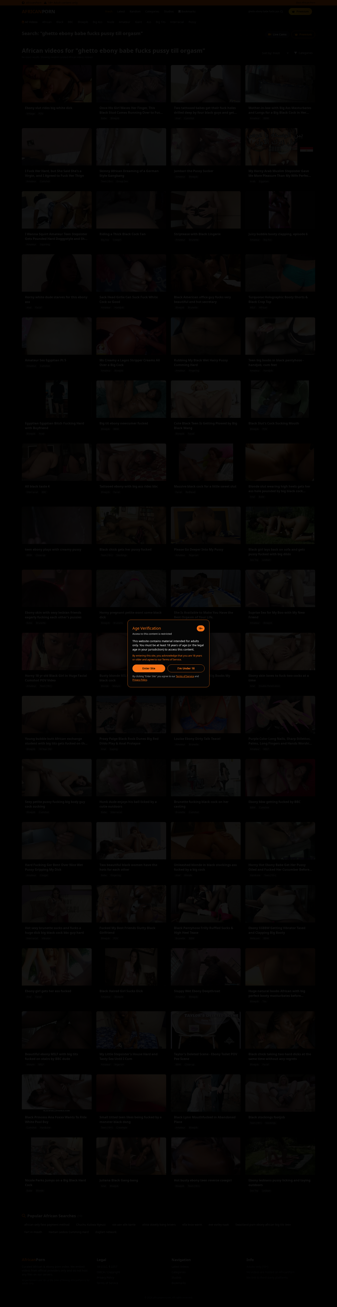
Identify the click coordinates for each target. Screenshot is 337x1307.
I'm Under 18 (186, 668)
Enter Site (148, 668)
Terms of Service (185, 676)
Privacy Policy (139, 679)
